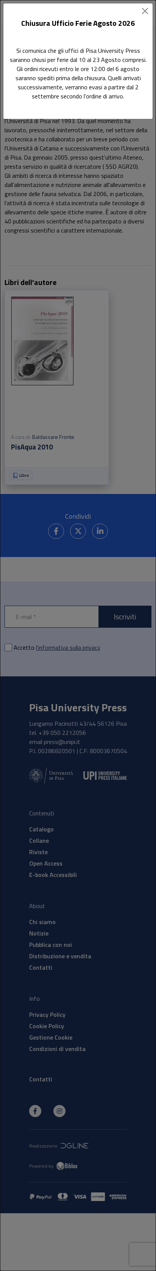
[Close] (145, 11)
